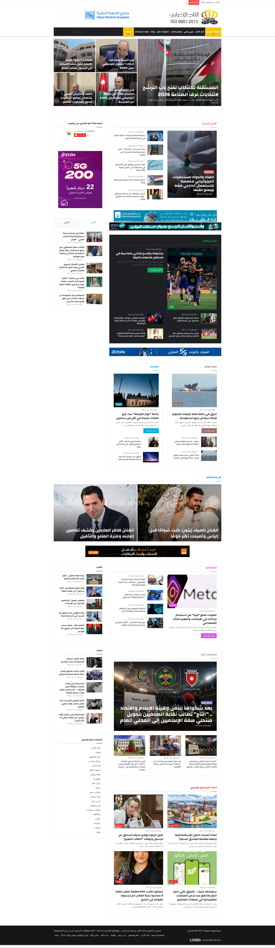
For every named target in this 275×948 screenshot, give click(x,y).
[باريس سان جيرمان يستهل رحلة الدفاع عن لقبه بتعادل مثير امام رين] (209, 334)
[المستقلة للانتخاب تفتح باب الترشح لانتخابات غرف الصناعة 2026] (179, 72)
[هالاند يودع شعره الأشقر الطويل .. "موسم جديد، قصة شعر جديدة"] (155, 334)
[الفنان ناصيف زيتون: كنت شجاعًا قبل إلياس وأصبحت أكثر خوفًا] (179, 512)
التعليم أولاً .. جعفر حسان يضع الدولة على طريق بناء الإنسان (72, 628)
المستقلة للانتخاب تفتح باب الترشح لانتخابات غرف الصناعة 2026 (180, 91)
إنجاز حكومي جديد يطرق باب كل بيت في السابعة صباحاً (71, 614)
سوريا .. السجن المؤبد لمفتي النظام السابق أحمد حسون (186, 443)
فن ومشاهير (95, 805)
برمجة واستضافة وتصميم (211, 940)
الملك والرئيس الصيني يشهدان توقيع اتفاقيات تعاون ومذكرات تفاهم (76, 97)
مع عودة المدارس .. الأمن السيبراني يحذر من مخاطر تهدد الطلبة (130, 623)
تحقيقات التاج (163, 31)
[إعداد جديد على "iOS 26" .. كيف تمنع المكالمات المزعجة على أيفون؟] (155, 150)
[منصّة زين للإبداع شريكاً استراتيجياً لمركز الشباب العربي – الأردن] (94, 237)
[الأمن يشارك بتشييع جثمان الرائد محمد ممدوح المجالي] (94, 675)
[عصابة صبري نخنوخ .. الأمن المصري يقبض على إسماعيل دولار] (153, 442)
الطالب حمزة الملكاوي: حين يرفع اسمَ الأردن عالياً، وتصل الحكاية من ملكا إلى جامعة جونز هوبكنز (71, 251)
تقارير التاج (94, 935)
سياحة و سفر (95, 792)
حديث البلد (96, 783)
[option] (137, 72)
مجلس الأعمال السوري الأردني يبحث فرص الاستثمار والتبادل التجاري (71, 267)
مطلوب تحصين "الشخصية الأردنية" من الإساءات (72, 602)
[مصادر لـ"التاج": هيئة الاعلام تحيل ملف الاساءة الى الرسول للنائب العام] (74, 55)
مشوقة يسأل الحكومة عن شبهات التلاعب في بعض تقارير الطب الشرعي (71, 298)
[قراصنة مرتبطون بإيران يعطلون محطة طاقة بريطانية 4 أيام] (155, 609)
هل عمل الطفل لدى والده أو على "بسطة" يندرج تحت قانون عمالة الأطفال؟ (167, 764)
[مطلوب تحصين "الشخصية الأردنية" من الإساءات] (94, 604)
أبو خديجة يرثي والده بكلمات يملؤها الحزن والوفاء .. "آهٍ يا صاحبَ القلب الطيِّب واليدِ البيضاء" (71, 688)
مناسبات (97, 823)
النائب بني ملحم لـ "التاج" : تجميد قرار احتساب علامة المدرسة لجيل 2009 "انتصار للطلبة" (71, 282)
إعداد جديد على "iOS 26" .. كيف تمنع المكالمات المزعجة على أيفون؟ (131, 152)
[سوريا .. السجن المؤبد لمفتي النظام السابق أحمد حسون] (209, 442)
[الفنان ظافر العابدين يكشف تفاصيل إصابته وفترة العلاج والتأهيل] (95, 512)
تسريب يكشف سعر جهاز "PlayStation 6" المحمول (133, 596)
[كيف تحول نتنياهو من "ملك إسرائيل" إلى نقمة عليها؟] (94, 591)
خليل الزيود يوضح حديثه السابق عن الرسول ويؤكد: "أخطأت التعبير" (140, 837)
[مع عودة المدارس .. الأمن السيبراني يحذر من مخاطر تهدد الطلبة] (155, 623)
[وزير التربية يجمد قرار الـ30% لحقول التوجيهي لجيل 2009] (116, 55)
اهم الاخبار (96, 766)
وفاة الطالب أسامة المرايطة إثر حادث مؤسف (72, 660)
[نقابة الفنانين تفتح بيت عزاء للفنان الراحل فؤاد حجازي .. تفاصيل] (94, 704)
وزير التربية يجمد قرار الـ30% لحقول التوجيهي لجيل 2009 (118, 64)
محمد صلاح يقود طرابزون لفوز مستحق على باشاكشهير (186, 319)
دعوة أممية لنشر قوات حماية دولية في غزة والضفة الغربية (129, 137)
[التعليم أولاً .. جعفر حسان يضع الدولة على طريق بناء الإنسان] (94, 629)
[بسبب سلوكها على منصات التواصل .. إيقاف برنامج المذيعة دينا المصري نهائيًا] (155, 194)
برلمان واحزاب (176, 31)
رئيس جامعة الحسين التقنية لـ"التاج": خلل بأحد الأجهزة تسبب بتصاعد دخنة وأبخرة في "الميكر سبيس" (131, 765)
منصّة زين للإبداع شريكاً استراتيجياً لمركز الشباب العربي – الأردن (73, 236)
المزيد (129, 31)
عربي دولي (188, 31)
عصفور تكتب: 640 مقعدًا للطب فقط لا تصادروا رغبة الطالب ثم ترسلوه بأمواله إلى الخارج (139, 895)
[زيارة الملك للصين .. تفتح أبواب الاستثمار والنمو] (94, 579)
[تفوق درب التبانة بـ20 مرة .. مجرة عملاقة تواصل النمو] (151, 457)
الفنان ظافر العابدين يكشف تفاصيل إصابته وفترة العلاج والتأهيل (100, 533)
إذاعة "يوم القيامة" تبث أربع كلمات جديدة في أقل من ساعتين (137, 416)
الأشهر (67, 222)
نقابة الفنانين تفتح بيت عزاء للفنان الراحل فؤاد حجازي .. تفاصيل (72, 704)
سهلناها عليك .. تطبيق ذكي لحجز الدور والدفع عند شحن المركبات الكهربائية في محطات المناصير (195, 895)
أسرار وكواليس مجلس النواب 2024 (74, 935)
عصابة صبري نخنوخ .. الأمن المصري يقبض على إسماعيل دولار (129, 444)
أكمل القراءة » (155, 270)
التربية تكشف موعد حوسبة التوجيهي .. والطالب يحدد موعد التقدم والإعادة (131, 582)
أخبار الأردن (199, 31)
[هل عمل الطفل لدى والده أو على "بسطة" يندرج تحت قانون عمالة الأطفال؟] (165, 745)
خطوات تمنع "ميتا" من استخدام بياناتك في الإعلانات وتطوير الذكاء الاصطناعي (195, 619)
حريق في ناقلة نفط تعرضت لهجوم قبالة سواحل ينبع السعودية (194, 416)
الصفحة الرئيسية (213, 31)
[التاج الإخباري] (194, 16)
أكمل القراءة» (209, 431)
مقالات (98, 819)
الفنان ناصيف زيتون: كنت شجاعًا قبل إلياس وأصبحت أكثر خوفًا (183, 533)
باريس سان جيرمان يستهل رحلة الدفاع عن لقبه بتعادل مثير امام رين (184, 334)
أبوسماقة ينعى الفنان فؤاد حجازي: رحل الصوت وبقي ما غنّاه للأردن (71, 718)
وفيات (98, 832)
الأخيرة (93, 222)
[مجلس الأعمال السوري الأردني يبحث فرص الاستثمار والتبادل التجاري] (94, 268)
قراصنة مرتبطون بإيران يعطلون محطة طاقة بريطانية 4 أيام (132, 610)
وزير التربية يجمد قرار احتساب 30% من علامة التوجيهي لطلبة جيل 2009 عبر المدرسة (117, 95)
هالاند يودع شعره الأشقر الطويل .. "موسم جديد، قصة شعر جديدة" (130, 334)
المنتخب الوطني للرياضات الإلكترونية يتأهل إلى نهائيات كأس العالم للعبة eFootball (129, 320)
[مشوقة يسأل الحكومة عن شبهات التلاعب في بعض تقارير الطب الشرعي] (94, 299)
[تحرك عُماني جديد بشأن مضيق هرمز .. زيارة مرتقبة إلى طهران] (209, 456)
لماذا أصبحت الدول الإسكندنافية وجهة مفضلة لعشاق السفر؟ (196, 837)
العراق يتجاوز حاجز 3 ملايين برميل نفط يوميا (129, 181)
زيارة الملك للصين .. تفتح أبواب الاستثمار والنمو (73, 577)
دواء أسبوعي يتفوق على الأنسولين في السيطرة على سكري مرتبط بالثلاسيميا (130, 167)
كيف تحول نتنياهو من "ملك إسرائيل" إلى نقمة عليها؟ (71, 589)
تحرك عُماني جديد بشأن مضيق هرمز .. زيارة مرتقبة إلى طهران (186, 456)
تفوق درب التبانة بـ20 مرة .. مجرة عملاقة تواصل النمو (129, 458)
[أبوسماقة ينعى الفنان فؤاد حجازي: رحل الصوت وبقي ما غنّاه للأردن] (94, 718)
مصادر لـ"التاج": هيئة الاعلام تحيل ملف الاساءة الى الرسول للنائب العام (76, 64)
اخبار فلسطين (95, 757)
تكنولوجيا (97, 779)
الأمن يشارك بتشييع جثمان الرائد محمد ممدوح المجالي (71, 672)
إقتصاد (98, 752)
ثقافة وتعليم (96, 774)
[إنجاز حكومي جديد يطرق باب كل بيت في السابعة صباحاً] (94, 616)
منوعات (97, 828)
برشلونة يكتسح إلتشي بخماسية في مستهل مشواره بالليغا (139, 255)
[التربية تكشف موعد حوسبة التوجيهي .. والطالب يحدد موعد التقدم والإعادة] (155, 580)
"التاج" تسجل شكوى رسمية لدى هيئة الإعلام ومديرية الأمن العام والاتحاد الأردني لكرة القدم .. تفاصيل (201, 764)
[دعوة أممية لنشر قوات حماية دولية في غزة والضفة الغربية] (155, 136)
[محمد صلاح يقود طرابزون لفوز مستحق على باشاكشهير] (209, 318)
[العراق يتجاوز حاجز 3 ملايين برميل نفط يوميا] (155, 180)
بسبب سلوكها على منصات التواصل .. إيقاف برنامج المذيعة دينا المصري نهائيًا (129, 196)
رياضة (153, 31)
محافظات (97, 814)
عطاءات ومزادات (142, 31)
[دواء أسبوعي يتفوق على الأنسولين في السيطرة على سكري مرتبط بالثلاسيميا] (155, 165)
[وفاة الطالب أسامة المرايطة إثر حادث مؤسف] (94, 662)
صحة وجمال (95, 797)
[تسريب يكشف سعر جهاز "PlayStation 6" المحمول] (155, 595)
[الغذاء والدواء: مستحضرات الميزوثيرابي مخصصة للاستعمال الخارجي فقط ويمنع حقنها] (192, 164)
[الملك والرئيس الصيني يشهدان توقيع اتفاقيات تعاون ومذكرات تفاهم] (74, 89)
